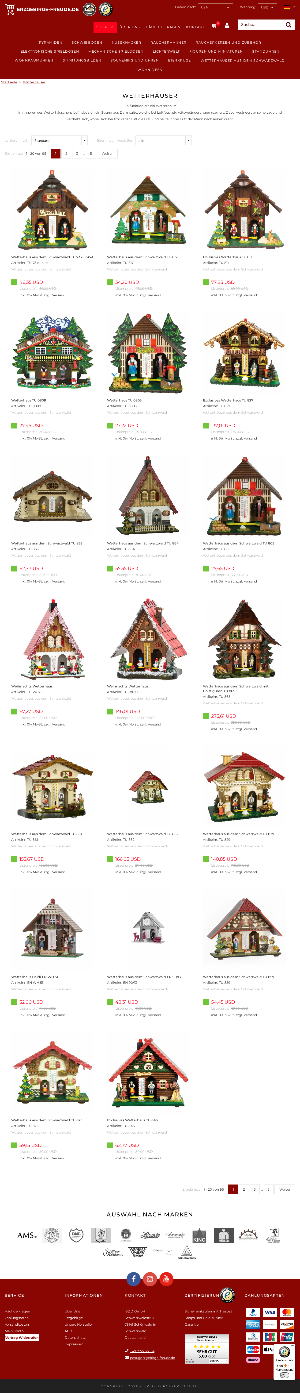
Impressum (74, 1344)
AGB (68, 1331)
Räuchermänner (168, 42)
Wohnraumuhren (34, 60)
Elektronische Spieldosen (50, 51)
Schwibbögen (87, 42)
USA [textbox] (204, 7)
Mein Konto (14, 1331)
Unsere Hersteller (79, 1324)
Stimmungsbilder (82, 60)
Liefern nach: (185, 7)
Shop (102, 27)
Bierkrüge (179, 60)
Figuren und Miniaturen (216, 51)
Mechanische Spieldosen (115, 51)
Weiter (107, 153)
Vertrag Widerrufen (22, 1337)
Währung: (248, 7)
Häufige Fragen (163, 27)
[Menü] (292, 1346)
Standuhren (265, 51)
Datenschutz (75, 1337)
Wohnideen (150, 70)
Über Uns (130, 27)
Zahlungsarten (17, 1318)
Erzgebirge (74, 1318)
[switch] (284, 1375)
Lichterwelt (166, 51)
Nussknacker (126, 42)
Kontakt (195, 27)
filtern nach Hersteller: (115, 140)
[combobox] (215, 7)
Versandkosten (17, 1324)
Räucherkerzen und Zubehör (228, 42)
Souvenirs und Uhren (135, 60)
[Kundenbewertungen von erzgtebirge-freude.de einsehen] (207, 1350)
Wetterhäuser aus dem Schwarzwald (243, 60)
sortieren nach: (17, 140)
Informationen (84, 1295)
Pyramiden (51, 42)
